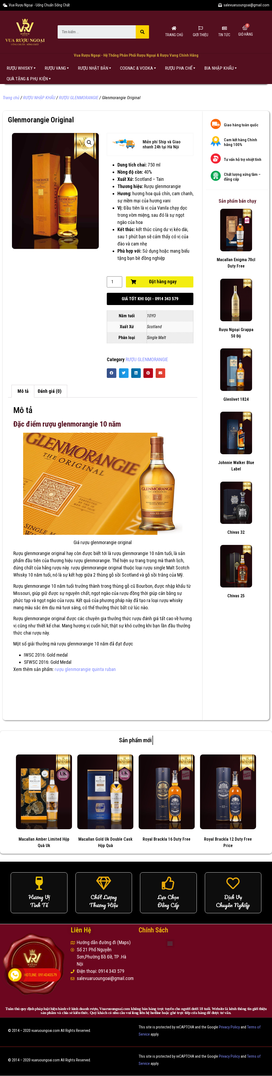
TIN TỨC (224, 35)
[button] (150, 299)
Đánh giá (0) (49, 391)
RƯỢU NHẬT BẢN (93, 68)
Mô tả (23, 391)
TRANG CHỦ (174, 35)
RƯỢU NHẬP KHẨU (39, 97)
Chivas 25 (236, 595)
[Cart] (245, 28)
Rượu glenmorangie (162, 186)
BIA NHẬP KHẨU (219, 68)
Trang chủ (11, 97)
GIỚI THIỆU (200, 35)
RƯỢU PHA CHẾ (178, 68)
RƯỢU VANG (55, 68)
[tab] (22, 391)
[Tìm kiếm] (142, 32)
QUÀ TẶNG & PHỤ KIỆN (27, 78)
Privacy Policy (229, 1027)
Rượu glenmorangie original (39, 553)
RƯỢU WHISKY (20, 68)
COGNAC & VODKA (136, 68)
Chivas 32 (236, 532)
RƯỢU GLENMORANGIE (78, 97)
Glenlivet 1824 (236, 399)
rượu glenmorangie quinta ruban (85, 669)
